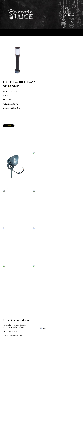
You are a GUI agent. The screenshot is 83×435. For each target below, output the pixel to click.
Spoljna (14, 86)
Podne (6, 86)
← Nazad (8, 126)
